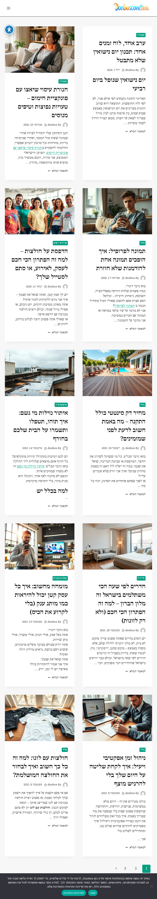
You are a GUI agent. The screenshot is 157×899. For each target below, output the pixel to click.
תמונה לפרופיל (124, 306)
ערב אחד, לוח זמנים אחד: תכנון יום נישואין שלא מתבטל (119, 52)
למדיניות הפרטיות (74, 893)
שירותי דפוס (60, 243)
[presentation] (39, 49)
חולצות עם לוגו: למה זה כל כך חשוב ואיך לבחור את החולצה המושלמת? (40, 767)
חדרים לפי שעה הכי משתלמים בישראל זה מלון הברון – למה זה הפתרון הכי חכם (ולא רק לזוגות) (120, 603)
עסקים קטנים (60, 578)
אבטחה (141, 35)
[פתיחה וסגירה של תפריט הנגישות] (9, 30)
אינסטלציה (61, 404)
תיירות (141, 578)
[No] (152, 886)
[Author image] (143, 70)
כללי (142, 243)
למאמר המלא (136, 131)
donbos (130, 70)
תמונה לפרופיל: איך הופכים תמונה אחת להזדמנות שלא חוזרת (121, 260)
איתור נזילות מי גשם (30, 466)
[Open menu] (8, 8)
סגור (92, 893)
